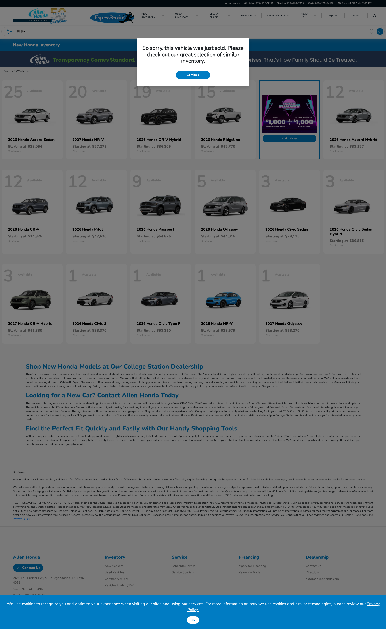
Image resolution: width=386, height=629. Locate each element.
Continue (193, 75)
